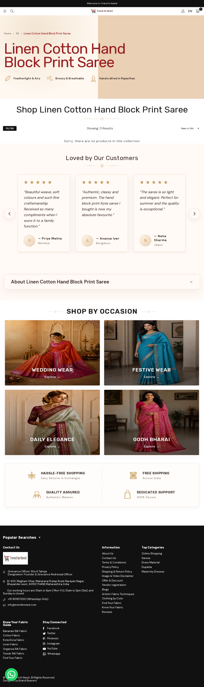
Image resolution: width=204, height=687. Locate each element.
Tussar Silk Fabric (13, 653)
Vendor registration (114, 585)
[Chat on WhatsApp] (11, 674)
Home (7, 33)
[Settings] (182, 11)
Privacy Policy (110, 567)
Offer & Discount (112, 580)
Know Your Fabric (112, 607)
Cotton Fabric (11, 635)
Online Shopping (152, 553)
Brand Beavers (28, 680)
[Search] (12, 11)
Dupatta (147, 567)
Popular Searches (22, 537)
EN (190, 11)
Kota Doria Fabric (13, 640)
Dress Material (151, 562)
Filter (10, 128)
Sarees (146, 558)
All (17, 33)
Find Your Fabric (112, 603)
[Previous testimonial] (9, 213)
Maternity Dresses (153, 571)
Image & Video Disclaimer (117, 576)
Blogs (105, 589)
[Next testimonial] (194, 213)
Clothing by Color (112, 598)
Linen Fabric (10, 644)
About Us (107, 553)
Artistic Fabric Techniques (118, 594)
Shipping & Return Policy (117, 571)
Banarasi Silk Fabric (15, 631)
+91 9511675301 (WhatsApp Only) (28, 599)
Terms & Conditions (114, 562)
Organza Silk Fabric (15, 649)
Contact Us (109, 558)
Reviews (107, 612)
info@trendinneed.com (22, 604)
